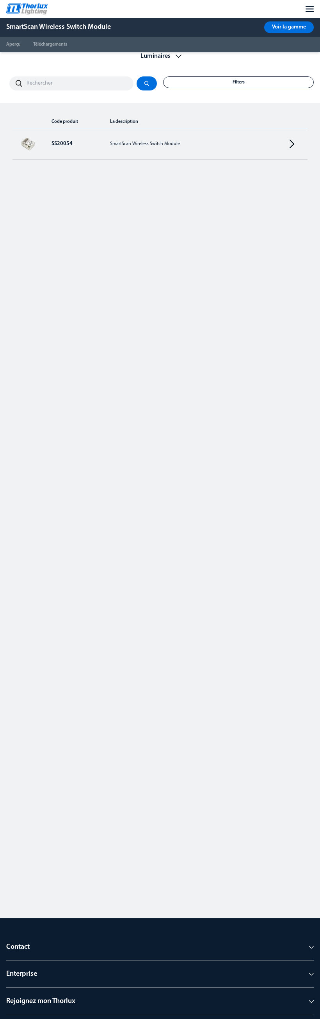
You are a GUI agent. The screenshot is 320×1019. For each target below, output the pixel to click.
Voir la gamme (289, 27)
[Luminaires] (160, 56)
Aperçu (13, 44)
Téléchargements (50, 44)
